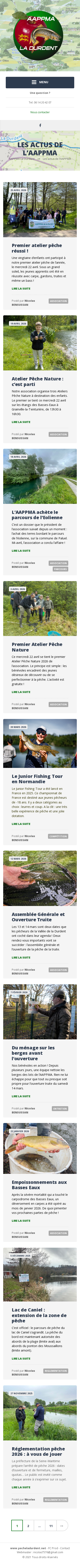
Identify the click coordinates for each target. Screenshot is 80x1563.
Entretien (60, 1108)
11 (51, 1526)
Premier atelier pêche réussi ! (37, 248)
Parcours (60, 569)
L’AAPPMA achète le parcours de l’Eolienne (37, 515)
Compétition (58, 836)
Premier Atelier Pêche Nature (37, 647)
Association (58, 301)
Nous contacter (40, 112)
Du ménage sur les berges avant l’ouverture (33, 1053)
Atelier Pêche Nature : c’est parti (37, 381)
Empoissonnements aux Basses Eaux (39, 1185)
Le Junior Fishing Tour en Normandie (37, 779)
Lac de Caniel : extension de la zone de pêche (39, 1315)
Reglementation (56, 1370)
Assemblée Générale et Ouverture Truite (38, 917)
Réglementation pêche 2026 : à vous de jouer (38, 1451)
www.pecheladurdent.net (28, 1548)
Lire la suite (21, 288)
